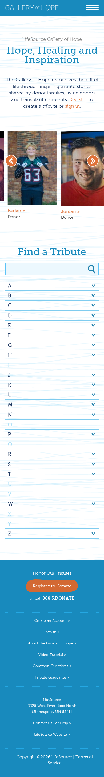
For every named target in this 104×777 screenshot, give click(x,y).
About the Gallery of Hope (50, 643)
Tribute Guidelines (50, 677)
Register (78, 99)
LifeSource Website (50, 734)
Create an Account (50, 621)
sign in (72, 106)
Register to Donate (52, 586)
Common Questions (50, 666)
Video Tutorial (50, 655)
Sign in (51, 632)
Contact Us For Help (50, 723)
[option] (53, 178)
